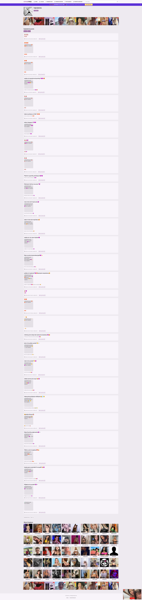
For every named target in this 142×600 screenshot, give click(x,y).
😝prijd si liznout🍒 (29, 414)
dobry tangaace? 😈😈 (30, 122)
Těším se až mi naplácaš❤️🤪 (31, 450)
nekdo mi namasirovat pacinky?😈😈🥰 (34, 78)
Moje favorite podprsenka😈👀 (32, 432)
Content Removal (73, 597)
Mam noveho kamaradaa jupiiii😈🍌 (33, 255)
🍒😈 (25, 291)
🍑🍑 (25, 60)
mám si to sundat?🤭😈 (30, 361)
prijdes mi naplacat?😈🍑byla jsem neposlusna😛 (37, 273)
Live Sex (42, 1)
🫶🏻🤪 (25, 317)
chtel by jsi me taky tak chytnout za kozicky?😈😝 (37, 335)
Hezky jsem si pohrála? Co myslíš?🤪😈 (34, 467)
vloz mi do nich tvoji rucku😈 (31, 202)
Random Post (50, 1)
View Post (42, 38)
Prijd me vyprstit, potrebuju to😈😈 (33, 175)
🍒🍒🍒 (26, 34)
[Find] (117, 1)
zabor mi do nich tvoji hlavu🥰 (32, 219)
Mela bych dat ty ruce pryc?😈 (32, 184)
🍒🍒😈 (26, 140)
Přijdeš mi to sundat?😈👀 (31, 484)
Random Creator (59, 1)
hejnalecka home (27, 517)
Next (31, 517)
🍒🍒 (25, 96)
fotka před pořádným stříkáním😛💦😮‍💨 (34, 396)
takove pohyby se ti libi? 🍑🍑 (32, 114)
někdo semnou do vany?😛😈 (32, 378)
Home (36, 1)
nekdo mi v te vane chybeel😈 (32, 237)
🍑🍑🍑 (26, 43)
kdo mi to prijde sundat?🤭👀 (32, 343)
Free (28, 1)
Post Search (68, 1)
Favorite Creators (78, 1)
